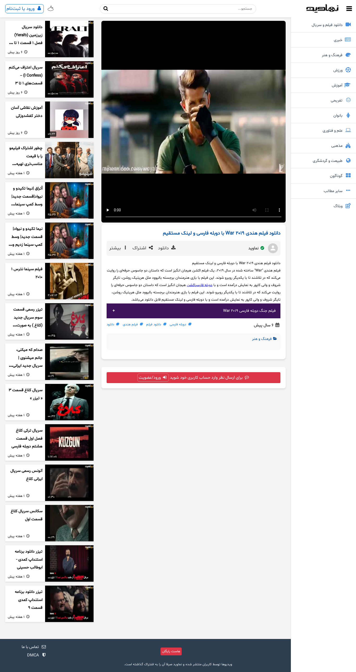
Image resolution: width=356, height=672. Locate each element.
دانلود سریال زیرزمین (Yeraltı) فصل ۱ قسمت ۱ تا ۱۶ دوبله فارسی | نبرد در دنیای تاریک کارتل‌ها (25, 43)
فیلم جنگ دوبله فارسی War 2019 (249, 311)
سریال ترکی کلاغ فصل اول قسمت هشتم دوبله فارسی (26, 438)
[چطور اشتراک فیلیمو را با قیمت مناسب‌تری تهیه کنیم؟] (69, 160)
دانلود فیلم (153, 324)
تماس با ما (30, 647)
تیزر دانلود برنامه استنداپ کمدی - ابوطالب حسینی (28, 559)
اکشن (191, 285)
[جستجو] (106, 8)
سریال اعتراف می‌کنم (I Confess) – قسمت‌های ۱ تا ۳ (25, 75)
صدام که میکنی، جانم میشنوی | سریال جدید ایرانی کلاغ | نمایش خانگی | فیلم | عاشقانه (25, 366)
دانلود (164, 248)
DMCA (33, 655)
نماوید (254, 248)
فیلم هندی (130, 324)
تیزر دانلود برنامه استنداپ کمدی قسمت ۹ (28, 600)
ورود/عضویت (150, 378)
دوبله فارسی (203, 285)
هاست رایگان (171, 651)
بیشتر (115, 248)
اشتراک (140, 248)
